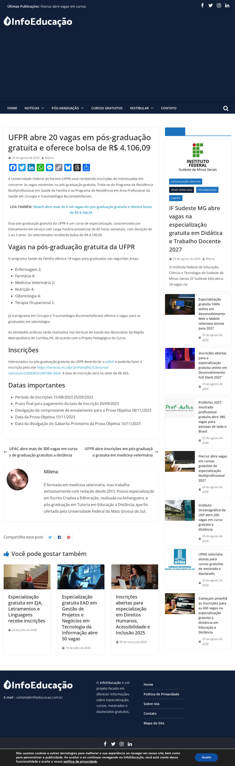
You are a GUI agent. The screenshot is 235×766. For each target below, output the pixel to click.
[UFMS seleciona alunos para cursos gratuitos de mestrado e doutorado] (180, 569)
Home (12, 108)
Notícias (32, 108)
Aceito (206, 757)
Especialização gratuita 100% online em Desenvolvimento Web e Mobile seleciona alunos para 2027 (212, 313)
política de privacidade (80, 761)
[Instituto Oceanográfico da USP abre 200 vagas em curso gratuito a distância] (180, 523)
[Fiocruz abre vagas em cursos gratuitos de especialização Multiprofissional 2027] (180, 474)
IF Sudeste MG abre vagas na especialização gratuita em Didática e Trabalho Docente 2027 (196, 228)
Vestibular (139, 108)
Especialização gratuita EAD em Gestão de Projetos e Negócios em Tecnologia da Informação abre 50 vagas (80, 618)
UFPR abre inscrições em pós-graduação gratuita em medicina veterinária (119, 452)
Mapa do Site (154, 723)
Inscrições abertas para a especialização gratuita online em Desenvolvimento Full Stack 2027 (213, 365)
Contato (168, 108)
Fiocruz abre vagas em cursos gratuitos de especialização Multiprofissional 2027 (213, 468)
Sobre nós (151, 704)
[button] (41, 108)
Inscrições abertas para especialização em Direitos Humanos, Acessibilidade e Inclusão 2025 (133, 615)
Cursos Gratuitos (107, 108)
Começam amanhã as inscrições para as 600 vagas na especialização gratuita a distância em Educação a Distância (213, 615)
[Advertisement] (117, 67)
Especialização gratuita (185, 181)
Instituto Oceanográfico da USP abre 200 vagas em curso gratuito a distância (212, 517)
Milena (49, 158)
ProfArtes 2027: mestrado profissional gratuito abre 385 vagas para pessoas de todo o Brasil (212, 417)
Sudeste (176, 198)
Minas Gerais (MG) (181, 189)
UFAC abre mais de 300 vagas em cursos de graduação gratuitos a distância (43, 452)
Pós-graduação (65, 108)
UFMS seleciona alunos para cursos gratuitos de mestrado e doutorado (211, 564)
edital (110, 361)
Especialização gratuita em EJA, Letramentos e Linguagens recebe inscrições (26, 609)
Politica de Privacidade (161, 694)
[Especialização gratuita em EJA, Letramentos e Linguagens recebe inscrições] (27, 567)
